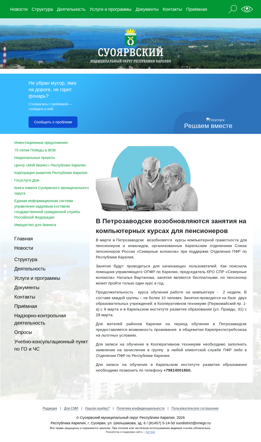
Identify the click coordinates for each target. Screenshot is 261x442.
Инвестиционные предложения (41, 143)
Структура (42, 9)
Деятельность (71, 9)
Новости (19, 9)
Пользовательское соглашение (195, 408)
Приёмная (196, 9)
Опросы (23, 332)
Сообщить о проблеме (53, 122)
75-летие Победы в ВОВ (35, 150)
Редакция (50, 408)
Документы (147, 9)
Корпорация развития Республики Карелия (50, 173)
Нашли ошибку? (97, 408)
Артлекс (150, 432)
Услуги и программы (111, 9)
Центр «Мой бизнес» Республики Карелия (50, 165)
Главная (23, 238)
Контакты (172, 9)
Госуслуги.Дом (26, 180)
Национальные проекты (34, 158)
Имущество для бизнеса (35, 225)
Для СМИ (71, 408)
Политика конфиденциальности (141, 408)
